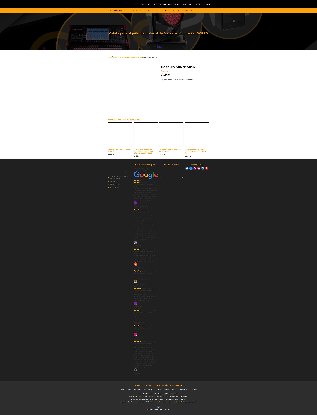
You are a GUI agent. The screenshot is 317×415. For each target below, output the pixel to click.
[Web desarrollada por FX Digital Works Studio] (158, 407)
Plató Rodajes (187, 4)
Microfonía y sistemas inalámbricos (130, 57)
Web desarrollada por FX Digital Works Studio (158, 409)
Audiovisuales (159, 11)
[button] (160, 177)
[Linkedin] (202, 168)
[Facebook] (187, 168)
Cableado (151, 11)
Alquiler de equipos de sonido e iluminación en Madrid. (158, 385)
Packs (155, 4)
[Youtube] (198, 168)
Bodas (159, 389)
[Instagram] (194, 168)
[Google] (206, 168)
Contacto (206, 4)
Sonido (127, 11)
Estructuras (143, 11)
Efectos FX (176, 11)
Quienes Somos (145, 4)
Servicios (197, 4)
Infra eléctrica (185, 11)
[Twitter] (191, 168)
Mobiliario (168, 11)
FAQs (170, 4)
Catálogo (162, 4)
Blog (173, 389)
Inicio (136, 4)
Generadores (195, 11)
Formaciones (183, 389)
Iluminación (134, 11)
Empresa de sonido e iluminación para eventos (120, 172)
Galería (177, 4)
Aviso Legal (155, 401)
